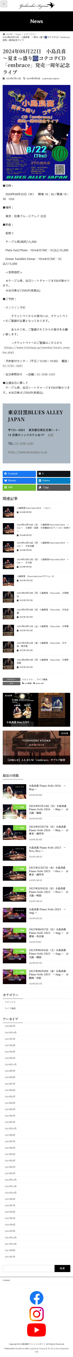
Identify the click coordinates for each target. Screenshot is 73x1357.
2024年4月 (10, 1103)
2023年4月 (10, 1154)
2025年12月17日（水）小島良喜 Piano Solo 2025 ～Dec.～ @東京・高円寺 (48, 871)
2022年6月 (10, 1212)
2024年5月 (10, 1096)
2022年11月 (10, 1186)
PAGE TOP (67, 1312)
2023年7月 (10, 1141)
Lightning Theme (37, 1348)
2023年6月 (10, 1147)
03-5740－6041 (13, 366)
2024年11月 (10, 1064)
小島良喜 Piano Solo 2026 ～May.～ (47, 787)
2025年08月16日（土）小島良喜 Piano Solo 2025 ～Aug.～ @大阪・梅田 (49, 953)
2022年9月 (10, 1199)
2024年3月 (10, 1109)
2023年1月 (10, 1173)
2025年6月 (10, 1045)
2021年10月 (10, 1243)
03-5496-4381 (46, 374)
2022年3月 (10, 1231)
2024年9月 (10, 1071)
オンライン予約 (15, 307)
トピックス (27, 679)
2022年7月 (10, 1205)
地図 (43, 216)
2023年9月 (10, 1135)
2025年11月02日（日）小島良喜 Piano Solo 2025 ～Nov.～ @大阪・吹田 (48, 892)
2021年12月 (10, 1237)
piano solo (40, 683)
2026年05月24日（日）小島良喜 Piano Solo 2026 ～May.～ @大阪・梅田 (48, 809)
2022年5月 (10, 1218)
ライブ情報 (42, 679)
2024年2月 (10, 1115)
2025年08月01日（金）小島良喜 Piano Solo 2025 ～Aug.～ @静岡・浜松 (49, 974)
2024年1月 (10, 1122)
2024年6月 (10, 1090)
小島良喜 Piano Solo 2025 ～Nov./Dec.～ (47, 849)
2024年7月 (10, 1083)
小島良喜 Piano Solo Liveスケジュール (35, 576)
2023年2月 (10, 1167)
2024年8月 (10, 1077)
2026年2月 (10, 1026)
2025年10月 (10, 1032)
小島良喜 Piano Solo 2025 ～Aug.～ (47, 910)
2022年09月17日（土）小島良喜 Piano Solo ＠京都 (43, 626)
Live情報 (28, 683)
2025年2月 (10, 1058)
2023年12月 (10, 1128)
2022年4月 (10, 1224)
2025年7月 (10, 1038)
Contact (6, 1280)
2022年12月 (10, 1179)
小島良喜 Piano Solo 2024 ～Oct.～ (34, 508)
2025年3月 (10, 1051)
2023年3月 (10, 1160)
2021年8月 (10, 1250)
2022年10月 (10, 1192)
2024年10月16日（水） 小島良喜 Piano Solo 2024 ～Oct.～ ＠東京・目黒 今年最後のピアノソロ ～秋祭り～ (43, 527)
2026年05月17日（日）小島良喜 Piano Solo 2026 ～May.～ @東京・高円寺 (48, 830)
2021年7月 (10, 1256)
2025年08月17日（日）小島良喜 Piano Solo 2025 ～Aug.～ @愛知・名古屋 (49, 932)
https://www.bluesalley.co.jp (27, 452)
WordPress (20, 1348)
